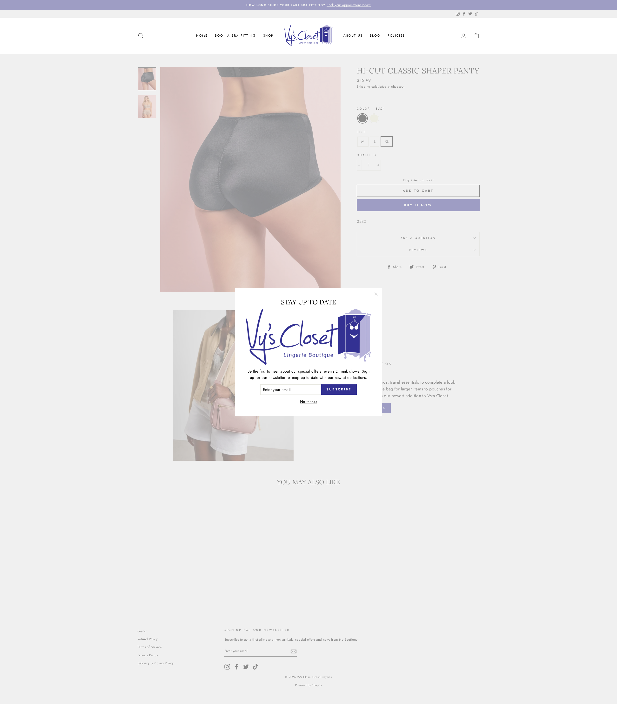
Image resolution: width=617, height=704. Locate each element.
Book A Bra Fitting (235, 35)
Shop (268, 35)
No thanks (308, 401)
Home (202, 35)
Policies (396, 35)
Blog (375, 35)
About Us (353, 35)
